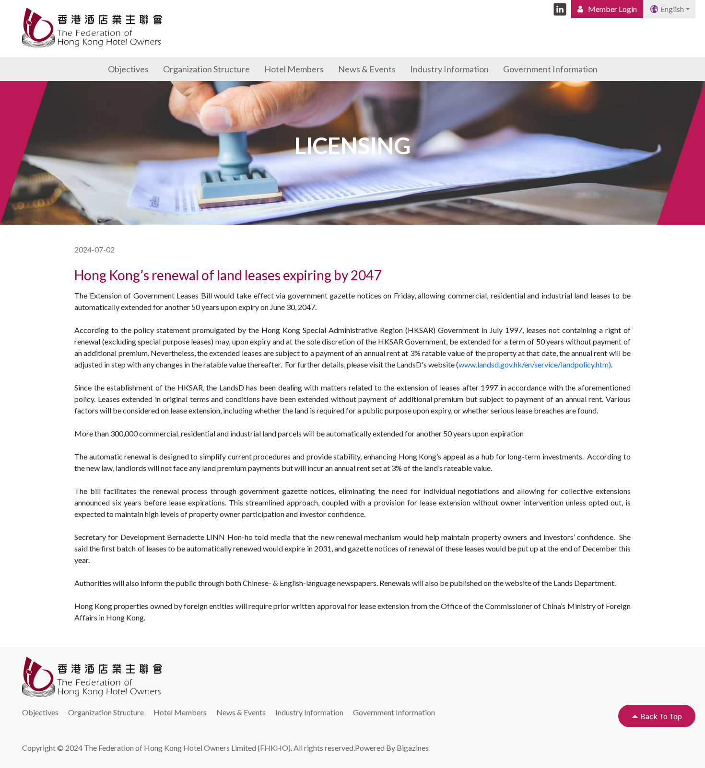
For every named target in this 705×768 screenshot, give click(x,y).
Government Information (550, 69)
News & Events (367, 69)
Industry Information (449, 69)
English (672, 8)
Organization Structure (206, 69)
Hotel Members (294, 69)
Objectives (128, 69)
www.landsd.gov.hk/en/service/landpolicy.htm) (534, 364)
